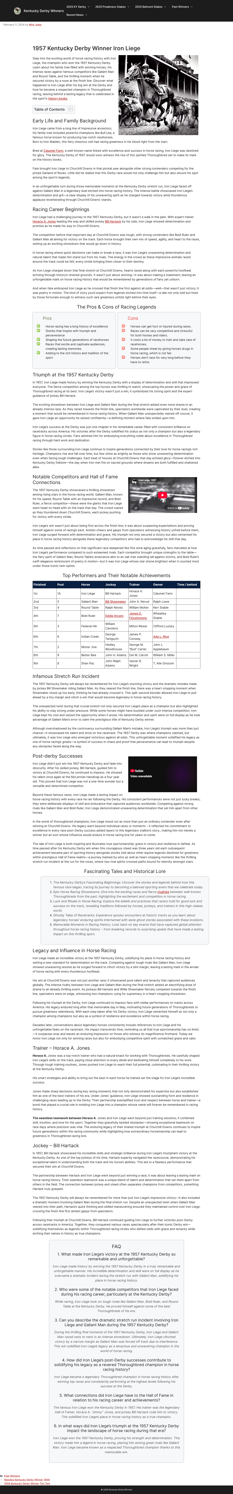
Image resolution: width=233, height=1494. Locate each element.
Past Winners (180, 6)
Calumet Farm (53, 150)
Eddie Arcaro (114, 616)
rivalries (163, 892)
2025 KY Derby (76, 6)
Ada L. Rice (161, 636)
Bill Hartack (113, 221)
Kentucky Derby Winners (44, 11)
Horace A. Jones (44, 221)
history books (57, 98)
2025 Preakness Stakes (110, 6)
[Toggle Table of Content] (69, 109)
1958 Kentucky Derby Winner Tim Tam (27, 1483)
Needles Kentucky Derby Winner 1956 (27, 1479)
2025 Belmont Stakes (148, 6)
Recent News (75, 14)
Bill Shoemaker (115, 601)
